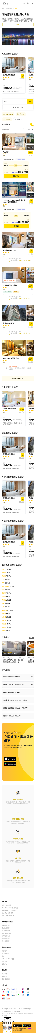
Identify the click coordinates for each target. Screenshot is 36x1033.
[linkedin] (13, 1022)
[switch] (32, 124)
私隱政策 (4, 974)
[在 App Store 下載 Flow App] (10, 759)
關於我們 (4, 951)
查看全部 (31, 637)
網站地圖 (4, 961)
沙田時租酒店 (6, 938)
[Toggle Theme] (24, 3)
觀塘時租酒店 (6, 928)
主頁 (3, 9)
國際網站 (4, 964)
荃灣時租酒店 (6, 936)
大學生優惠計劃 (6, 905)
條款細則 (4, 976)
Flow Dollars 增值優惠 (9, 910)
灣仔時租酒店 (6, 931)
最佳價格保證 (6, 979)
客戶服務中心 (6, 953)
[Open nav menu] (32, 3)
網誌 (3, 956)
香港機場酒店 (6, 941)
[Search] (30, 101)
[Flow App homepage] (5, 3)
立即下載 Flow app (8, 959)
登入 (28, 3)
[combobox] (14, 101)
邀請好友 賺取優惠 (7, 913)
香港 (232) (9, 9)
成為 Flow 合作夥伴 (8, 916)
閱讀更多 (18, 24)
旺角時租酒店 (6, 925)
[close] (33, 1024)
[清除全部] (25, 102)
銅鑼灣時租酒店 (6, 933)
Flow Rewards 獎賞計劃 (10, 908)
